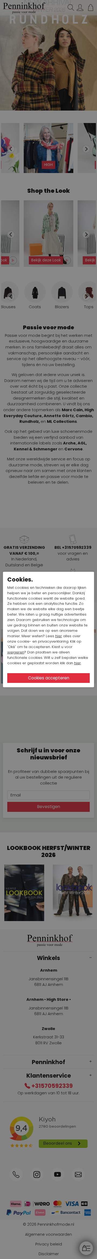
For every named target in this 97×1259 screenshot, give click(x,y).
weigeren (15, 652)
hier (58, 636)
